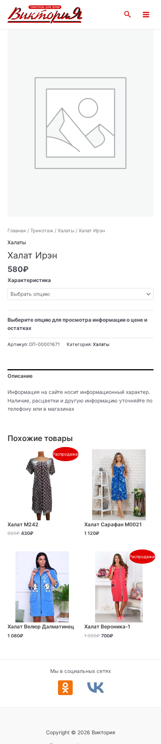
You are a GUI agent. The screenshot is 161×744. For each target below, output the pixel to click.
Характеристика (29, 280)
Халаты (66, 230)
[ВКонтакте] (95, 687)
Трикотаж (41, 230)
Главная (16, 230)
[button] (127, 14)
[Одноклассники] (65, 687)
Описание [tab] (20, 376)
